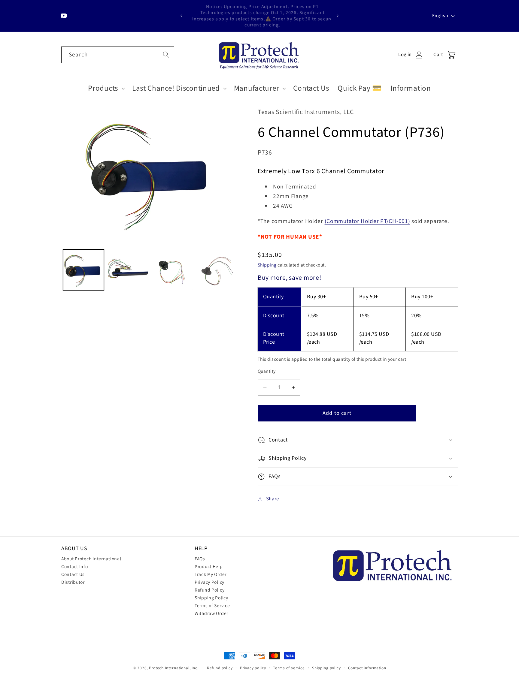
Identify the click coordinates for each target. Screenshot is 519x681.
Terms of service (289, 668)
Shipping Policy (211, 598)
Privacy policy (253, 668)
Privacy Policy (209, 582)
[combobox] (118, 55)
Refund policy (220, 668)
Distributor (73, 582)
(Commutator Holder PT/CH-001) (367, 221)
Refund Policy (209, 590)
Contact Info (74, 566)
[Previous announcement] (181, 16)
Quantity (267, 371)
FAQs (200, 559)
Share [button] (272, 498)
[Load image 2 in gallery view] (128, 270)
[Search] (166, 55)
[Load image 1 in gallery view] (83, 270)
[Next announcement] (337, 16)
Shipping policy (326, 668)
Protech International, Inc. (174, 668)
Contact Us (73, 574)
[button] (106, 88)
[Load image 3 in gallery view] (172, 270)
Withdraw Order (211, 613)
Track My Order (210, 574)
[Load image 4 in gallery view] (216, 270)
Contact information (367, 668)
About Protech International (91, 559)
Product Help (209, 566)
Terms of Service (212, 605)
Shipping (267, 265)
